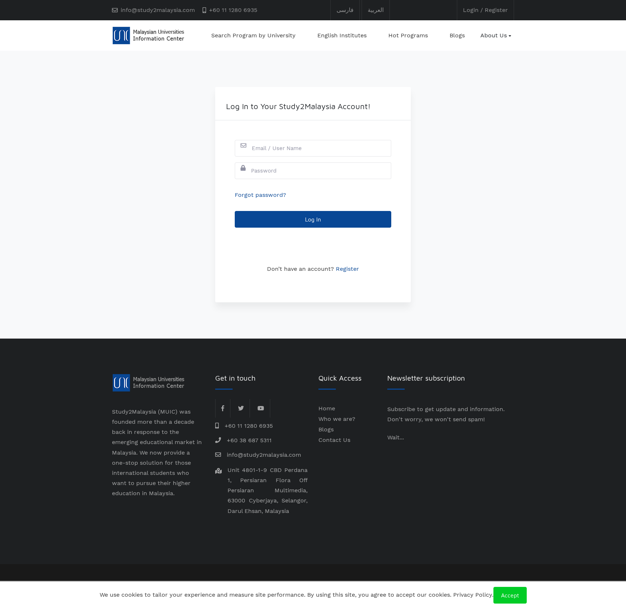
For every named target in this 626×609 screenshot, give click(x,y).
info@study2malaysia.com (158, 10)
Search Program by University (253, 35)
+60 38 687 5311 (249, 440)
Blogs (457, 35)
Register (347, 268)
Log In (313, 219)
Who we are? (336, 418)
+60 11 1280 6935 (233, 10)
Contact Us (334, 439)
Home (326, 408)
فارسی (345, 10)
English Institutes (342, 35)
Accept (510, 595)
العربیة (376, 10)
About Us (493, 35)
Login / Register (485, 10)
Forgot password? (260, 194)
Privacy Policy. (473, 594)
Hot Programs (408, 35)
